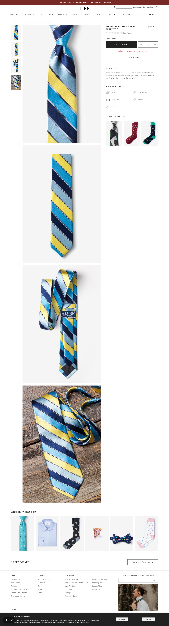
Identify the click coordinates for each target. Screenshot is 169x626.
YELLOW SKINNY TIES (35, 22)
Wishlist (150, 7)
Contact (41, 586)
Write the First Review (143, 562)
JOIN (153, 580)
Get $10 (41, 593)
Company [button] (42, 575)
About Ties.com (44, 579)
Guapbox (41, 583)
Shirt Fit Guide (70, 586)
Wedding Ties (97, 583)
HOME (14, 22)
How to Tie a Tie (71, 579)
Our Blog (68, 589)
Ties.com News (71, 596)
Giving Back (69, 593)
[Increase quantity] (155, 44)
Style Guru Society (99, 579)
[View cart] (157, 7)
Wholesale (96, 589)
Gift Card (41, 589)
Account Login (139, 7)
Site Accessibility (18, 596)
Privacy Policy (69, 622)
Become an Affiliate (19, 593)
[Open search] (115, 7)
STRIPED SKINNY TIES (51, 22)
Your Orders (15, 583)
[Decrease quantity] (141, 44)
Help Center (16, 579)
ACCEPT (122, 619)
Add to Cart (121, 45)
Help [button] (13, 575)
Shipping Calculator (19, 589)
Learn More (107, 2)
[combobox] (124, 7)
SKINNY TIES (22, 22)
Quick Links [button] (70, 575)
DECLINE (148, 619)
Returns (14, 586)
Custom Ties (97, 586)
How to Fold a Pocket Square (76, 583)
